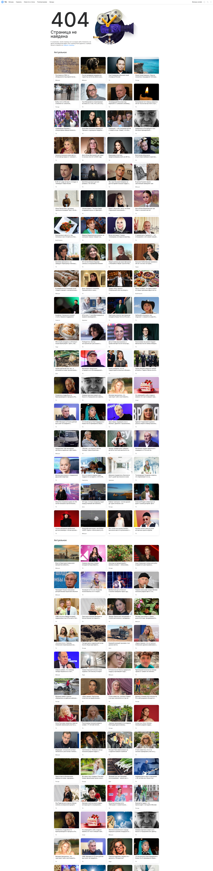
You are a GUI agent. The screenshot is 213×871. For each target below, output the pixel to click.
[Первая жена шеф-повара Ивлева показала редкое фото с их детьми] (146, 690)
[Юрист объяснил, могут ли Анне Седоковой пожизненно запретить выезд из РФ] (119, 202)
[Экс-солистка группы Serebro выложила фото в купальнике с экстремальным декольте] (119, 522)
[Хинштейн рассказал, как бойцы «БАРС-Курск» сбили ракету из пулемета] (93, 522)
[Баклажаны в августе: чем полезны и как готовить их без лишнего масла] (66, 229)
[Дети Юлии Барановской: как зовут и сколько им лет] (146, 202)
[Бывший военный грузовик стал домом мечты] (119, 744)
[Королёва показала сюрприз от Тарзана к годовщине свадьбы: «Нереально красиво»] (93, 122)
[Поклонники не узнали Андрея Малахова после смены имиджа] (146, 336)
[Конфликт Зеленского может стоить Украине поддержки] (66, 309)
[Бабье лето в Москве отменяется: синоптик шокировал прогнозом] (66, 96)
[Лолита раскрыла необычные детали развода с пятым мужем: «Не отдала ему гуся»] (66, 522)
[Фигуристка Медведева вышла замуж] (66, 549)
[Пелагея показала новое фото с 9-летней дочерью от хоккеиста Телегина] (66, 149)
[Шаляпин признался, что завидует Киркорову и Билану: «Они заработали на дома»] (66, 256)
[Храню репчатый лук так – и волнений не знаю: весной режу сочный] (66, 362)
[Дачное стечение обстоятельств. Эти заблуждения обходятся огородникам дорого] (146, 797)
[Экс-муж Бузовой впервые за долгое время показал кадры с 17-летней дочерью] (119, 176)
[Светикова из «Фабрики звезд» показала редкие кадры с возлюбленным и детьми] (93, 850)
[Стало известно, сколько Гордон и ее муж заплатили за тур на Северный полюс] (119, 797)
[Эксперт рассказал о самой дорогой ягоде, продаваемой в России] (146, 717)
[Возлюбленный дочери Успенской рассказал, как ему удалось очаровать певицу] (66, 602)
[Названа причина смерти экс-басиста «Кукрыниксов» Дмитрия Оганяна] (93, 389)
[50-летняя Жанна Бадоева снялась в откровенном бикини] (93, 256)
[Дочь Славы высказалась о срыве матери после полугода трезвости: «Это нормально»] (119, 336)
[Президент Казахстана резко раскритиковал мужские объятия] (66, 690)
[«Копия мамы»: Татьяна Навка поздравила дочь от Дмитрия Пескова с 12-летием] (93, 202)
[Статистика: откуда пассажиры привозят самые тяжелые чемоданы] (146, 576)
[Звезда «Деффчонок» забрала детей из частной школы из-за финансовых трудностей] (119, 442)
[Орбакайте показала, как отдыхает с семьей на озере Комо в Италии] (146, 309)
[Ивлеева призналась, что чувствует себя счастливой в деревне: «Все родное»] (119, 389)
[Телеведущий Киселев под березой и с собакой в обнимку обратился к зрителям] (119, 96)
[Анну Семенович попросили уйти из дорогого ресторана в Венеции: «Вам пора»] (146, 664)
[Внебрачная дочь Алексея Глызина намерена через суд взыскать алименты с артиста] (119, 690)
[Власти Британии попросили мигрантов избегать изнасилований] (66, 664)
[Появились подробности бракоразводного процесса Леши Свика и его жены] (66, 389)
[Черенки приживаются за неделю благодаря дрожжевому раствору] (119, 824)
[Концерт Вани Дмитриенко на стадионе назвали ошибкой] (119, 850)
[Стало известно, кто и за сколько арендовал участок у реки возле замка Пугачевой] (146, 850)
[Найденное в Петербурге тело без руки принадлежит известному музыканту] (146, 122)
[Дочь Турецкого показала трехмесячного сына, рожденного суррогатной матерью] (93, 282)
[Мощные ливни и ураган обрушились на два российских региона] (66, 797)
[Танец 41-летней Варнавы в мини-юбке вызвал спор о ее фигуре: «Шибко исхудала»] (119, 576)
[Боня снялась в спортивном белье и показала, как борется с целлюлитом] (66, 629)
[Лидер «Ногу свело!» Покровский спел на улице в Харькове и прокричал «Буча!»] (119, 282)
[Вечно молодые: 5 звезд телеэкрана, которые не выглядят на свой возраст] (119, 229)
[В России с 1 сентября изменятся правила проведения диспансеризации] (93, 309)
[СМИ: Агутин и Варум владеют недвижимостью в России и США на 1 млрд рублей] (66, 717)
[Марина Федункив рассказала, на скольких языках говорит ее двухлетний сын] (93, 229)
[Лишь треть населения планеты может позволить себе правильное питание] (93, 576)
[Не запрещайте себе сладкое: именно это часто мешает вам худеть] (146, 389)
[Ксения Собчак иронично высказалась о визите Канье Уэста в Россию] (119, 602)
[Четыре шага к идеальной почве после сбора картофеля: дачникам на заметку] (93, 744)
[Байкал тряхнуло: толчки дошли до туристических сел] (119, 496)
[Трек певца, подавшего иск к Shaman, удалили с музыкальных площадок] (119, 416)
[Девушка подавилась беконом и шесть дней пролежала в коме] (119, 469)
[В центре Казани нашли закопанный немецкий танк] (146, 176)
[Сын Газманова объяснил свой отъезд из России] (119, 69)
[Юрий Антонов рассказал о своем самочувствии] (93, 629)
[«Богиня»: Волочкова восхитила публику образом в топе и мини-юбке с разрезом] (66, 576)
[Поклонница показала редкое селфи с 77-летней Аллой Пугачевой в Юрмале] (93, 824)
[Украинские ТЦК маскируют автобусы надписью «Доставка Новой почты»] (66, 442)
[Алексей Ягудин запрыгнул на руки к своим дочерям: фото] (146, 496)
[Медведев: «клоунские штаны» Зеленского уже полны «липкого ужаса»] (66, 850)
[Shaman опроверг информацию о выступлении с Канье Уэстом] (146, 629)
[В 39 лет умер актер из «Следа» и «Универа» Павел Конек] (66, 176)
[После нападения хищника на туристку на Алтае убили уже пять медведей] (93, 69)
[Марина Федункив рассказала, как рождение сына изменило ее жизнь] (93, 549)
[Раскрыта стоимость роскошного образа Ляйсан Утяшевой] (119, 549)
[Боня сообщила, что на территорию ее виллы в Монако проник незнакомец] (119, 362)
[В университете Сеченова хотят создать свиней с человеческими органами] (66, 282)
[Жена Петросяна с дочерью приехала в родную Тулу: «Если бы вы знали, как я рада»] (66, 202)
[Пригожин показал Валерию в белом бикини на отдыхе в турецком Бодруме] (93, 717)
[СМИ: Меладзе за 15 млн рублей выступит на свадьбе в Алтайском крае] (66, 416)
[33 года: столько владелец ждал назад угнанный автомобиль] (93, 496)
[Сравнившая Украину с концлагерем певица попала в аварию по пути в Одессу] (66, 122)
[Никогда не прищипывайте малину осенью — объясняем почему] (119, 664)
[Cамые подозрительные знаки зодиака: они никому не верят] (93, 770)
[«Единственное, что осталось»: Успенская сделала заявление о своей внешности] (146, 744)
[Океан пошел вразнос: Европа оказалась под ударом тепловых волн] (146, 69)
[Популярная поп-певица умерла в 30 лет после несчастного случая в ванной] (146, 96)
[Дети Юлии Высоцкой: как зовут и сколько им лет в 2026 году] (93, 149)
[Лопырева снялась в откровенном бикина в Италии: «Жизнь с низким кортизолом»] (119, 629)
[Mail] (2, 2)
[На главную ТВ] (5, 2)
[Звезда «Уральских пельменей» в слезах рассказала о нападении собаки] (119, 717)
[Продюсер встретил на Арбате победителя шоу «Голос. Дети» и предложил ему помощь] (146, 602)
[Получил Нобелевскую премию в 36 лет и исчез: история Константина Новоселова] (146, 256)
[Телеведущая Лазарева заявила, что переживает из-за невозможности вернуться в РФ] (146, 469)
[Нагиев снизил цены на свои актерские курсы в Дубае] (146, 522)
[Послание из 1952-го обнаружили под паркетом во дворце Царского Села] (66, 69)
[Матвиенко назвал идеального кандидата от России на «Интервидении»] (146, 442)
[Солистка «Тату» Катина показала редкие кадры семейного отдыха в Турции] (146, 824)
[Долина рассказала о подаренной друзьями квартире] (66, 469)
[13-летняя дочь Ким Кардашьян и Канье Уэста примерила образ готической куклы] (93, 416)
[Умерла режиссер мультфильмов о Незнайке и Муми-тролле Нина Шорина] (119, 256)
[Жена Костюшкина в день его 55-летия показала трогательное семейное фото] (66, 496)
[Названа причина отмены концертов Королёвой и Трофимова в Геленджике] (93, 664)
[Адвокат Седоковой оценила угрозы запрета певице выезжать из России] (146, 416)
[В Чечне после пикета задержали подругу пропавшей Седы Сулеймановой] (119, 770)
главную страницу (68, 45)
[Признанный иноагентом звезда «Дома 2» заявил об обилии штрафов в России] (146, 770)
